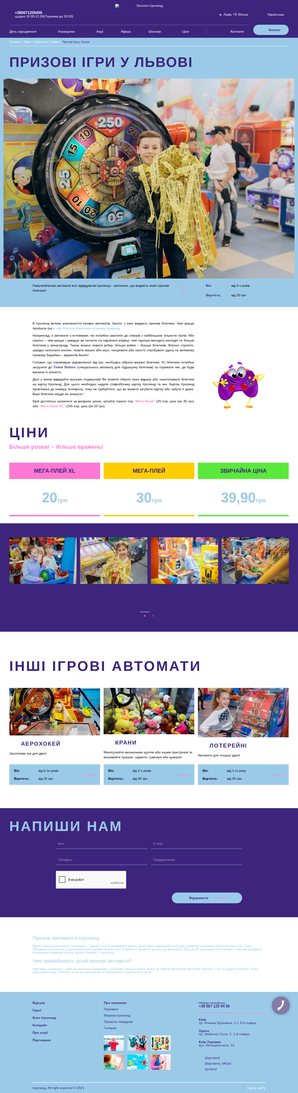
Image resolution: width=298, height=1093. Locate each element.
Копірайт (40, 1004)
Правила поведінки (118, 1001)
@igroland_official (218, 1042)
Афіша (126, 31)
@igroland (212, 1037)
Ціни (185, 31)
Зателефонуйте (198, 1076)
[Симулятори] (54, 715)
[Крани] (149, 715)
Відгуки (39, 982)
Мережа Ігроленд (117, 994)
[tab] (145, 595)
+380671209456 (28, 13)
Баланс (275, 30)
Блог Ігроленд (44, 997)
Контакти (237, 31)
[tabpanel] (43, 560)
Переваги (111, 988)
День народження (23, 31)
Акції (99, 31)
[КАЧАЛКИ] (243, 715)
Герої (37, 989)
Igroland (211, 1048)
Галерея (110, 1007)
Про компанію (115, 982)
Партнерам (42, 1019)
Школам (155, 31)
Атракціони (66, 31)
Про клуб (40, 1012)
